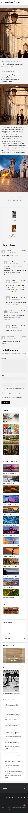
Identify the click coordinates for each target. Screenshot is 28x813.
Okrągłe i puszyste (14, 235)
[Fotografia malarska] (14, 440)
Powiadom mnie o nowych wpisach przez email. (11, 397)
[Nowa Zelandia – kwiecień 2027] (14, 541)
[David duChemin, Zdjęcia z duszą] (14, 681)
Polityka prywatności (19, 803)
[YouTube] (12, 797)
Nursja (9, 200)
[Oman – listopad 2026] (14, 489)
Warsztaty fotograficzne (6, 61)
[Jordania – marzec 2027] (14, 530)
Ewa (5, 66)
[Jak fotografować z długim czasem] (14, 418)
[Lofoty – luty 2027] (14, 510)
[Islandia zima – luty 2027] (14, 520)
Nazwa (3, 375)
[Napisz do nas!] (14, 611)
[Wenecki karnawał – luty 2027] (14, 499)
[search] (23, 627)
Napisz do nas (7, 803)
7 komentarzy (16, 61)
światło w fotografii (18, 200)
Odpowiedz (24, 250)
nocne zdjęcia (19, 197)
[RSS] (18, 797)
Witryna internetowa (19, 382)
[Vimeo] (15, 797)
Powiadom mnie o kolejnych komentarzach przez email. (13, 393)
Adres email (4, 382)
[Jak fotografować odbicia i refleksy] (14, 429)
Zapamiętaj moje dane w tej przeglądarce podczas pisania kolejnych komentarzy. (12, 389)
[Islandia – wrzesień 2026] (14, 468)
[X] (6, 797)
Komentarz (4, 358)
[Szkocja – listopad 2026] (14, 479)
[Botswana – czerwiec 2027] (14, 562)
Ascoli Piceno (11, 197)
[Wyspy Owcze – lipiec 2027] (14, 572)
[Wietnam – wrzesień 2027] (14, 593)
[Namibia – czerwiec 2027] (14, 551)
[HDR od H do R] (14, 450)
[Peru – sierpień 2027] (14, 582)
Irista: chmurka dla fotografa (14, 221)
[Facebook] (3, 797)
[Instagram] (9, 797)
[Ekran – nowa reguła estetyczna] (14, 655)
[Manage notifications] (24, 805)
